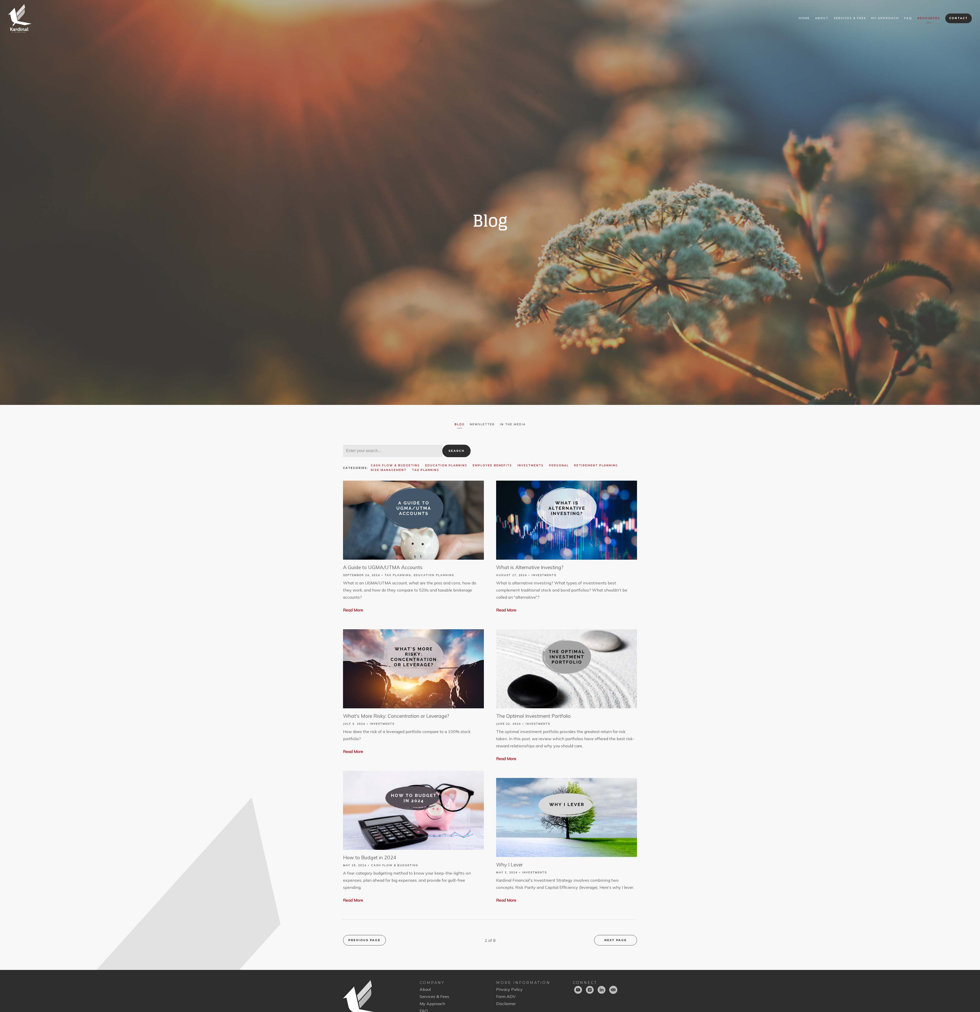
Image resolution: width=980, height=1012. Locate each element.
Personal (559, 465)
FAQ (908, 18)
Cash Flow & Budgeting (395, 465)
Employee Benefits (492, 465)
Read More (353, 609)
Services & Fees (850, 18)
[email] (613, 990)
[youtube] (578, 990)
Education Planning (446, 465)
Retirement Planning (596, 465)
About (821, 18)
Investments (530, 465)
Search (456, 451)
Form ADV (506, 996)
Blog (460, 424)
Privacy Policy (509, 989)
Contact (958, 18)
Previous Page (364, 940)
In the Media (513, 424)
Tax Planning (425, 470)
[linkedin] (601, 990)
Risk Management (389, 470)
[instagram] (590, 990)
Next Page (615, 940)
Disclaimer (506, 1003)
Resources (928, 18)
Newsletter (482, 424)
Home (804, 18)
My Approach (885, 18)
